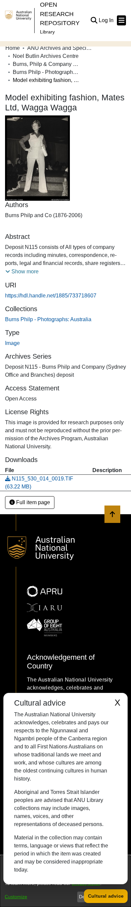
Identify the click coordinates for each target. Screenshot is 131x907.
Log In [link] (106, 20)
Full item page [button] (32, 502)
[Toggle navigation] (121, 20)
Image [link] (12, 343)
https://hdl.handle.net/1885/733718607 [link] (50, 295)
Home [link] (12, 48)
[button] (94, 20)
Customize (16, 896)
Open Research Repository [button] (60, 13)
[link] (48, 319)
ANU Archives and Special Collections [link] (60, 48)
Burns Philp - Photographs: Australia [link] (46, 72)
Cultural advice (106, 896)
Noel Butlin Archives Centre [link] (46, 56)
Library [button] (47, 31)
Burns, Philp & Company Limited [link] (46, 64)
